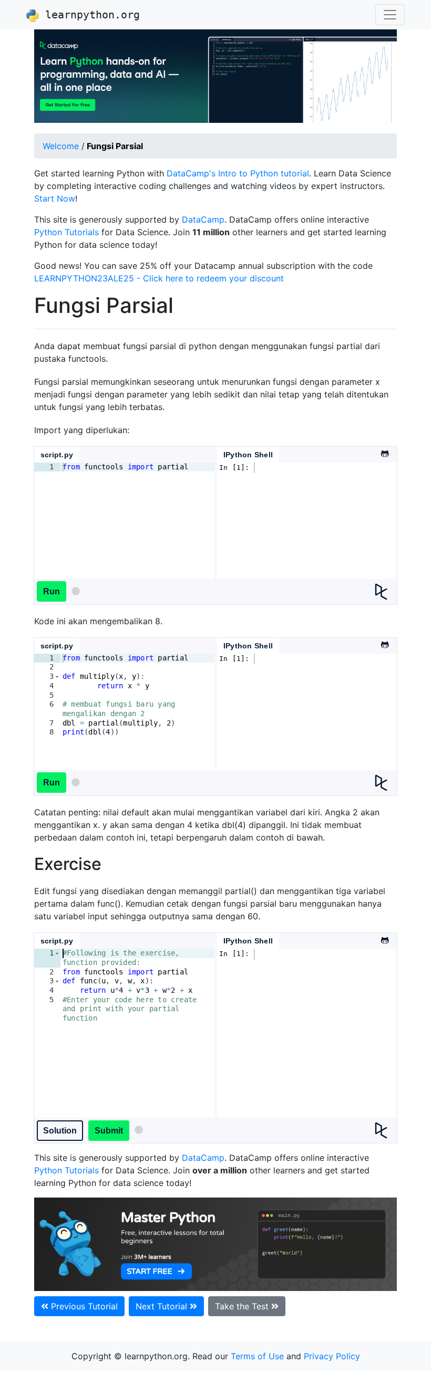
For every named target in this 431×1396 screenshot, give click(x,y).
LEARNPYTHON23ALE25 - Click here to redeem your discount (159, 278)
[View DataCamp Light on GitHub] (384, 451)
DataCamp (203, 219)
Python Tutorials (66, 232)
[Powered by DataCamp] (385, 591)
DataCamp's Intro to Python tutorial (238, 173)
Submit (109, 1130)
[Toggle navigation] (390, 14)
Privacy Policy (332, 1356)
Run (51, 591)
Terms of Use (257, 1356)
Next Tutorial (163, 1306)
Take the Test (243, 1306)
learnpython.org (89, 14)
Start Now (54, 198)
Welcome (61, 146)
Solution (60, 1130)
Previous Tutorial (83, 1306)
